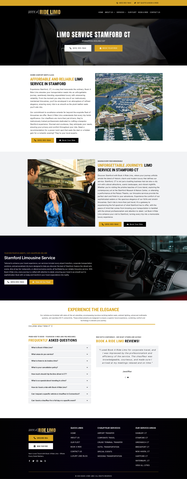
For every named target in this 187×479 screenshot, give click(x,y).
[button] (60, 347)
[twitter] (33, 461)
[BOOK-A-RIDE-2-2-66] (44, 10)
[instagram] (37, 461)
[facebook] (29, 461)
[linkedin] (41, 461)
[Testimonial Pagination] (125, 375)
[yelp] (45, 461)
